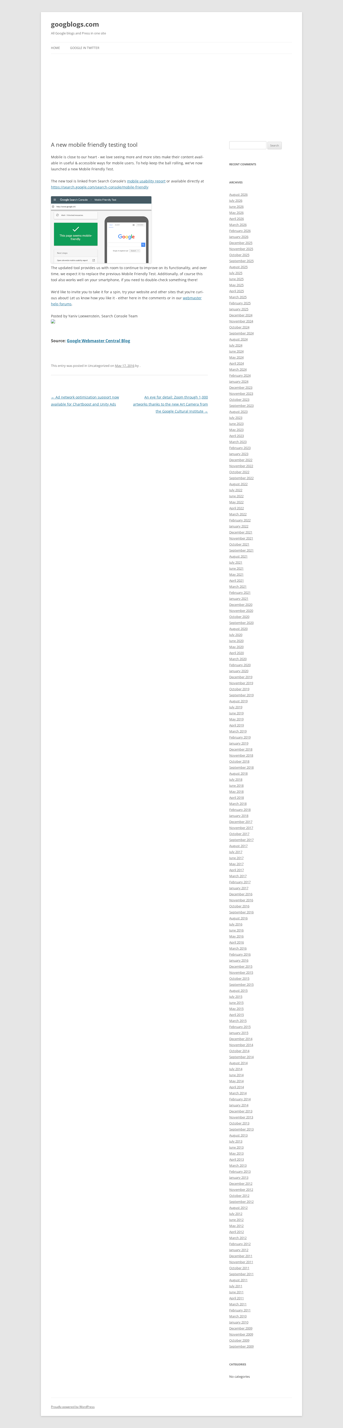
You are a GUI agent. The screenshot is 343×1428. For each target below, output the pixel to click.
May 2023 (236, 429)
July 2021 (235, 562)
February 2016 (240, 954)
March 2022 (238, 514)
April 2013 (236, 1159)
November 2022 (241, 466)
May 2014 (236, 1081)
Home (55, 48)
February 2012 (240, 1244)
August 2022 (238, 484)
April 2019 (236, 725)
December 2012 (240, 1183)
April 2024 (236, 363)
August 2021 (238, 556)
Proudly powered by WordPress (73, 1407)
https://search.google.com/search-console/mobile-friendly (99, 187)
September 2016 (241, 912)
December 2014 (240, 1039)
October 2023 (239, 399)
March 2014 (238, 1093)
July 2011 (235, 1286)
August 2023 (238, 411)
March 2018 (238, 803)
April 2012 (236, 1231)
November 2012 (241, 1189)
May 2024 (236, 357)
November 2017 (241, 827)
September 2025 (241, 261)
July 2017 (235, 852)
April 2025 (236, 291)
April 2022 (236, 508)
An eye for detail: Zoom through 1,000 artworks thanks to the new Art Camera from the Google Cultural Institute (170, 404)
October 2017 (239, 833)
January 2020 (238, 671)
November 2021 (241, 538)
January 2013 (238, 1177)
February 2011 (240, 1310)
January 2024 (238, 381)
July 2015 (235, 996)
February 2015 (240, 1026)
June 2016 (236, 930)
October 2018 (239, 761)
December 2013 (240, 1111)
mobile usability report (146, 181)
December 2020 (240, 604)
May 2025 (236, 285)
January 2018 (238, 815)
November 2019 (241, 683)
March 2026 (238, 224)
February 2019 (240, 737)
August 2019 (238, 701)
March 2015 (238, 1020)
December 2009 (240, 1328)
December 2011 (240, 1256)
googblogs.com (75, 24)
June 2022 (236, 496)
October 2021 (239, 544)
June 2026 (236, 206)
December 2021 (240, 532)
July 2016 (235, 924)
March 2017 (238, 876)
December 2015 (240, 966)
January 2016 (238, 960)
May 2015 (236, 1008)
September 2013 (241, 1129)
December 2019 (240, 677)
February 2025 (240, 303)
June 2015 (236, 1002)
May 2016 (236, 936)
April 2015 (236, 1014)
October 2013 (239, 1123)
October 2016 (239, 906)
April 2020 (236, 653)
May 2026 (236, 212)
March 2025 (238, 297)
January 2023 (238, 454)
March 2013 (238, 1165)
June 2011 (236, 1292)
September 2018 (241, 767)
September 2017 (241, 840)
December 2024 (240, 315)
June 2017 (236, 858)
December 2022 (240, 460)
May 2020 (236, 647)
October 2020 (239, 616)
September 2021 (241, 550)
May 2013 (236, 1153)
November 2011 (241, 1262)
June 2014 (236, 1075)
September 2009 (241, 1346)
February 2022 (240, 520)
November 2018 (241, 755)
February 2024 (240, 375)
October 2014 (239, 1051)
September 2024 (241, 333)
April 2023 (236, 435)
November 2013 (241, 1117)
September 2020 (241, 622)
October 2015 (239, 978)
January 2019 (238, 743)
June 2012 (236, 1219)
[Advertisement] (171, 97)
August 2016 (238, 918)
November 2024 (241, 321)
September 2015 (241, 984)
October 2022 (239, 472)
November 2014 (241, 1045)
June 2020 (236, 640)
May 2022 (236, 502)
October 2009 (239, 1340)
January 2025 (238, 309)
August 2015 (238, 990)
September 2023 (241, 405)
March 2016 (238, 948)
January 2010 (238, 1322)
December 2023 (240, 387)
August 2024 (238, 339)
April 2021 (236, 580)
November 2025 (241, 249)
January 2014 (238, 1105)
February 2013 (240, 1171)
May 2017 (236, 864)
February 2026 (240, 230)
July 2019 (235, 707)
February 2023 (240, 448)
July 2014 (235, 1069)
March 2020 (238, 659)
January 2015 (238, 1032)
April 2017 (236, 870)
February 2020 (240, 665)
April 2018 (236, 797)
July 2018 (235, 779)
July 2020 (235, 634)
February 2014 (240, 1099)
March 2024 (238, 369)
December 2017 (240, 821)
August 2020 (238, 628)
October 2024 (239, 327)
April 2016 (236, 942)
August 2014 (238, 1063)
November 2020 (241, 610)
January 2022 (238, 526)
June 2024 (236, 351)
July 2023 (235, 417)
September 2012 (241, 1201)
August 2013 (238, 1135)
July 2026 (235, 200)
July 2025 (235, 273)
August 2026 (238, 194)
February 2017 (240, 882)
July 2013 (235, 1141)
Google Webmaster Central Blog (98, 340)
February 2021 (240, 592)
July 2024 (235, 345)
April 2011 (236, 1298)
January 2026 (238, 236)
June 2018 (236, 785)
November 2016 (241, 900)
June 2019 (236, 713)
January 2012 (238, 1250)
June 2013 (236, 1147)
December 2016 (240, 894)
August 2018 (238, 773)
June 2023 (236, 423)
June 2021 (236, 568)
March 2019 (238, 731)
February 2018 (240, 809)
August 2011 (238, 1280)
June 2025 (236, 279)
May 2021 (236, 574)
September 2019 (241, 695)
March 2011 (238, 1304)
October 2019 (239, 689)
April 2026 (236, 218)
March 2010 (238, 1316)
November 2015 (241, 972)
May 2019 (236, 719)
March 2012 (238, 1238)
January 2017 (238, 888)
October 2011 (239, 1268)
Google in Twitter (84, 48)
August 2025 (238, 267)
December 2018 (240, 749)
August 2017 (238, 846)
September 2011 (241, 1274)
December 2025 (240, 242)
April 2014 (236, 1087)
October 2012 (239, 1195)
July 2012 (235, 1213)
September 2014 (241, 1057)
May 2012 (236, 1225)
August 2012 (238, 1207)
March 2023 (238, 441)
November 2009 (241, 1334)
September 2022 (241, 478)
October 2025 (239, 255)
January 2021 (238, 598)
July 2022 (235, 490)
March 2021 (238, 586)
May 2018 (236, 791)
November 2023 (241, 393)
